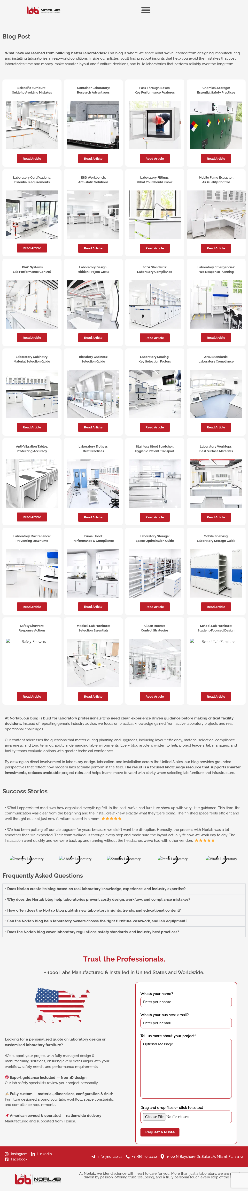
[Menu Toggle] (146, 10)
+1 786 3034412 (144, 1156)
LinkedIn (44, 1154)
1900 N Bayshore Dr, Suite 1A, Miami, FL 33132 (205, 1156)
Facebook (19, 1159)
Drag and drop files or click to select (171, 1107)
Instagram (19, 1154)
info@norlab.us (110, 1156)
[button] (155, 696)
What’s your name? (156, 994)
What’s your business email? (164, 1015)
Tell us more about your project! (168, 1036)
